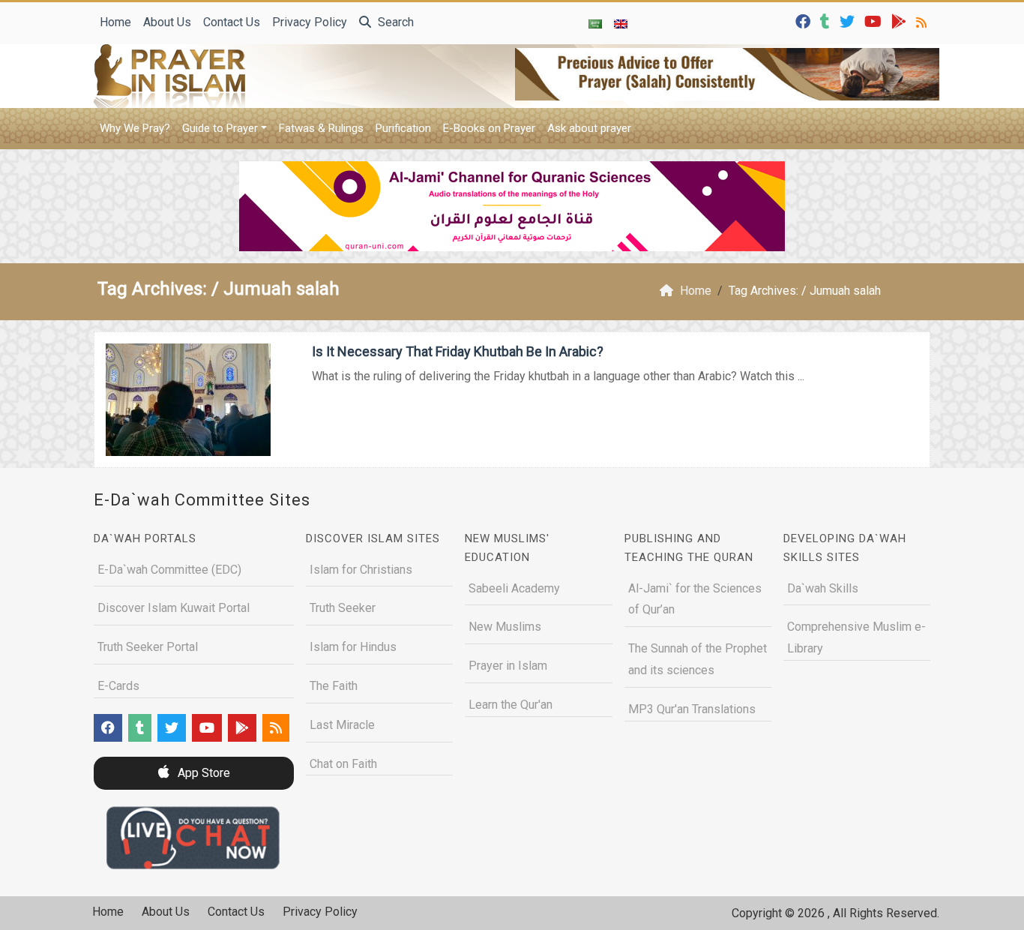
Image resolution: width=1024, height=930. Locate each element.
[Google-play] (900, 20)
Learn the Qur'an (510, 705)
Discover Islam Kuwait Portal (173, 608)
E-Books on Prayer (489, 128)
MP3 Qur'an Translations (692, 709)
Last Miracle (342, 725)
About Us (167, 22)
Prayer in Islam (508, 665)
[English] (620, 23)
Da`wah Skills (822, 588)
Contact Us (231, 22)
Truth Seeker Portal (147, 647)
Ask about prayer (589, 128)
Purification (403, 128)
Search (394, 22)
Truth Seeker (343, 608)
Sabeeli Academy (514, 588)
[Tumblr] (827, 20)
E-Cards (118, 686)
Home (115, 22)
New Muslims (505, 627)
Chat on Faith (343, 764)
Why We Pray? (135, 128)
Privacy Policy (309, 22)
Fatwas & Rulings (321, 128)
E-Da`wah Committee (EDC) (169, 569)
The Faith (334, 686)
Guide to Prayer (220, 128)
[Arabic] (595, 23)
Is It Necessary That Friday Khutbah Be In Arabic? (457, 351)
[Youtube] (874, 20)
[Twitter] (849, 20)
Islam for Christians (361, 569)
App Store (202, 773)
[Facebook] (804, 20)
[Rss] (923, 20)
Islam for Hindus (353, 647)
